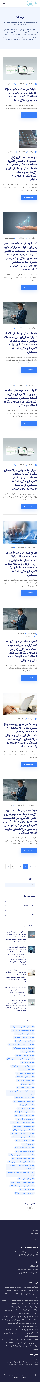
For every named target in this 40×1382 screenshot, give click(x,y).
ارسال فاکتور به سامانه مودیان (21, 1066)
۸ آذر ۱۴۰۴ (32, 84)
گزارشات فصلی (25, 1189)
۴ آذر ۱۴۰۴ (32, 386)
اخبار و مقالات (33, 1266)
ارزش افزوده (26, 1052)
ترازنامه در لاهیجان (24, 1087)
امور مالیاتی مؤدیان (24, 1080)
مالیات (33, 910)
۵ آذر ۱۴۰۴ (32, 238)
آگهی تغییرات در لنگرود (23, 1041)
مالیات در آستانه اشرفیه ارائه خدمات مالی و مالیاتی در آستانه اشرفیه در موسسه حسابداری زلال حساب (21, 95)
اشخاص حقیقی (25, 1070)
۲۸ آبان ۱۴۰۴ (31, 548)
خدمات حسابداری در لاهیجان (21, 1123)
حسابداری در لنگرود (24, 1119)
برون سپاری (26, 1084)
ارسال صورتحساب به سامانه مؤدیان (19, 1059)
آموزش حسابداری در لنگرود (21, 1030)
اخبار (13, 385)
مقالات (32, 915)
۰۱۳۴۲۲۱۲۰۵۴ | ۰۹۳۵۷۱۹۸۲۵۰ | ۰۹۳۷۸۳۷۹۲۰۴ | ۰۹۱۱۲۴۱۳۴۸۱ (21, 1364)
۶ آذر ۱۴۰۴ (32, 152)
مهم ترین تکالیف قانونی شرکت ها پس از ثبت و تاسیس (21, 1167)
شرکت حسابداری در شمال (22, 1130)
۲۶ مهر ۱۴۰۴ (31, 719)
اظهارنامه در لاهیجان (24, 1073)
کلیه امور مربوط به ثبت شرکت (20, 1186)
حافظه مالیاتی (25, 1105)
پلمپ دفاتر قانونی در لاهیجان (21, 1182)
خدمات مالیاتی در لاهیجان (22, 1126)
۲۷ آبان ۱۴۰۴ (31, 634)
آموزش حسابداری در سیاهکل (21, 1027)
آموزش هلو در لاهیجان (23, 1034)
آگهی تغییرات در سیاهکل (22, 1037)
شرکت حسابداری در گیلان (22, 1137)
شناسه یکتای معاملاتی (23, 1148)
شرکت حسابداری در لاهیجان (21, 1133)
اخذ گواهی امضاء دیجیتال (22, 1048)
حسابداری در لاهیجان (23, 1115)
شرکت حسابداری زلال (23, 1140)
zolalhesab (22, 84)
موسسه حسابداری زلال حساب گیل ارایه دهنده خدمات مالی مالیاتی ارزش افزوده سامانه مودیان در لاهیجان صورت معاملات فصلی (20, 1332)
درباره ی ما (34, 1233)
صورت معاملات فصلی (23, 1151)
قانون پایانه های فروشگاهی (21, 1158)
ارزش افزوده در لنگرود (23, 1055)
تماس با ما (34, 1230)
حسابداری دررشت (24, 1108)
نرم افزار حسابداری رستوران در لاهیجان (21, 1173)
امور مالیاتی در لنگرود (23, 1077)
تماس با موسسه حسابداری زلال (28, 1269)
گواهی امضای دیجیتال (23, 1193)
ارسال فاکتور (26, 1062)
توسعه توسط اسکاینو (20, 1377)
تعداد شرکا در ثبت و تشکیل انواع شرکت (21, 1092)
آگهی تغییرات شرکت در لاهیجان (20, 1045)
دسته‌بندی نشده (9, 84)
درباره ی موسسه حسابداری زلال (27, 1272)
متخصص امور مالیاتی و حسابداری (20, 1162)
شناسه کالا (26, 1144)
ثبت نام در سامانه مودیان (22, 1101)
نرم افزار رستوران (24, 1179)
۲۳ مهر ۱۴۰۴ (31, 805)
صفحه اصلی (34, 1276)
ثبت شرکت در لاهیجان (23, 1098)
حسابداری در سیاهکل (23, 1112)
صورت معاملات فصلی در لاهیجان (20, 1155)
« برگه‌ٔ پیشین (35, 866)
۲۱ (8, 866)
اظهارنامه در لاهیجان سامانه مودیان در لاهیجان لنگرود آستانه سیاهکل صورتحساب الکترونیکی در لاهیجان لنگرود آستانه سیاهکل (20, 398)
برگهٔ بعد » (3, 866)
